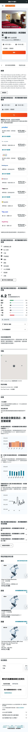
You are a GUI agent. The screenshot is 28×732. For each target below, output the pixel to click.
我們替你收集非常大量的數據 (10, 715)
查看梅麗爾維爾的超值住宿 (21, 591)
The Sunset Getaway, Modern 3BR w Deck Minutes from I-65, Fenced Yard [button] (12, 642)
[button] (26, 1)
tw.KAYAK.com (6, 725)
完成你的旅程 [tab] (6, 683)
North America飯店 (19, 725)
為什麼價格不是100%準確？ (10, 718)
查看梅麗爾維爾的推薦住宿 (21, 622)
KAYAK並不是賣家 (7, 712)
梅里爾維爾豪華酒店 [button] (6, 610)
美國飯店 (5, 727)
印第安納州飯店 (11, 727)
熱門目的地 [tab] (15, 683)
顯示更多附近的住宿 (22, 560)
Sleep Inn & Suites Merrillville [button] (8, 579)
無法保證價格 (21, 707)
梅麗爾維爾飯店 (8, 693)
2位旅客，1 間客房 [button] (8, 48)
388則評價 (14, 37)
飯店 (12, 725)
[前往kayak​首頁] (10, 6)
